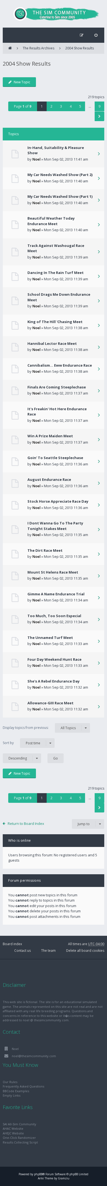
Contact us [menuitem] (22, 950)
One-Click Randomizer (19, 1138)
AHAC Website (13, 1128)
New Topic (22, 82)
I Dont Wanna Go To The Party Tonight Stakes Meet (55, 526)
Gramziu (63, 1178)
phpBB (38, 1174)
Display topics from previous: (39, 727)
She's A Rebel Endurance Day (53, 681)
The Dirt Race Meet (45, 550)
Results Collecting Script (20, 1142)
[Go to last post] (99, 154)
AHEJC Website (13, 1133)
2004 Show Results (79, 48)
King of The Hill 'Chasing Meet (55, 321)
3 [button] (61, 106)
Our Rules (10, 1082)
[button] (99, 116)
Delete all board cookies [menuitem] (85, 950)
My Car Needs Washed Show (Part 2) (59, 174)
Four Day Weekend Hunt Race (54, 659)
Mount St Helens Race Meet (52, 572)
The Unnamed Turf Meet (50, 637)
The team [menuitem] (48, 950)
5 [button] (80, 106)
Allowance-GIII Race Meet (50, 702)
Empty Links (11, 1095)
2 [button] (51, 106)
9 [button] (99, 106)
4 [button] (71, 106)
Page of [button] (22, 106)
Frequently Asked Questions (23, 1086)
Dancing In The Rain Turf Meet (55, 272)
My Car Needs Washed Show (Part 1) (59, 196)
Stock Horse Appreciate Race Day (57, 501)
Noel (36, 159)
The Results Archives (38, 48)
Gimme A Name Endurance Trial (56, 593)
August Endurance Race (49, 479)
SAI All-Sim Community (19, 1124)
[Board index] (53, 14)
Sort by (21, 742)
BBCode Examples (16, 1091)
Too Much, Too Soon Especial (54, 615)
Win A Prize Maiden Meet (50, 435)
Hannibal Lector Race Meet (52, 343)
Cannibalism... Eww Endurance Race (59, 365)
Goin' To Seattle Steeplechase (55, 457)
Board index (12, 944)
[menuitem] (96, 35)
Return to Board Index (26, 823)
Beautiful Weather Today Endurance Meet (51, 221)
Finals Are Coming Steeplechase (56, 387)
